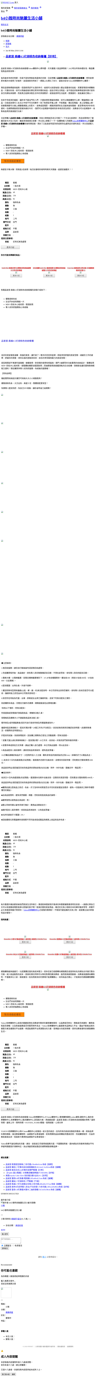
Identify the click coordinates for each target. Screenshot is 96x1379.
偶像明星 (20, 36)
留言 (19, 1219)
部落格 (8, 44)
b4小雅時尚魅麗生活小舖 (21, 18)
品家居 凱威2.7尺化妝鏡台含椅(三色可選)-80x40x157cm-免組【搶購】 (34, 1184)
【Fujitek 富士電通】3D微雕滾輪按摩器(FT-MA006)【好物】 (30, 1173)
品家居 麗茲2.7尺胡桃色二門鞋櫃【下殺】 (23, 1181)
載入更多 (5, 1234)
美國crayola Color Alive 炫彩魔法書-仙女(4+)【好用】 (27, 1176)
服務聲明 (70, 1346)
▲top (3, 1230)
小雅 (3, 1206)
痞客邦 (14, 1219)
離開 (13, 1374)
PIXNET (30, 1346)
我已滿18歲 (6, 1374)
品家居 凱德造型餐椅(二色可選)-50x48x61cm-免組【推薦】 (30, 1164)
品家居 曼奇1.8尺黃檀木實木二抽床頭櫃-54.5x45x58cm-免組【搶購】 (34, 1190)
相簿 (7, 41)
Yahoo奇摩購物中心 (80, 121)
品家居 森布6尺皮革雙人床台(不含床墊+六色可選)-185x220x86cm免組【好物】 (38, 1187)
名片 (7, 47)
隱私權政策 (61, 1346)
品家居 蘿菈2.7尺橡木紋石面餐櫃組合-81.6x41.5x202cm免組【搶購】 (34, 1167)
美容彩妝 (19, 1225)
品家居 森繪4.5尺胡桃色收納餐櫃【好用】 (32, 56)
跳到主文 (4, 25)
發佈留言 (5, 1248)
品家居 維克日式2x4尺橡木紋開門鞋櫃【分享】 (25, 1170)
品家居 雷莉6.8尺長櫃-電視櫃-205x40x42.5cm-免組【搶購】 (30, 1178)
